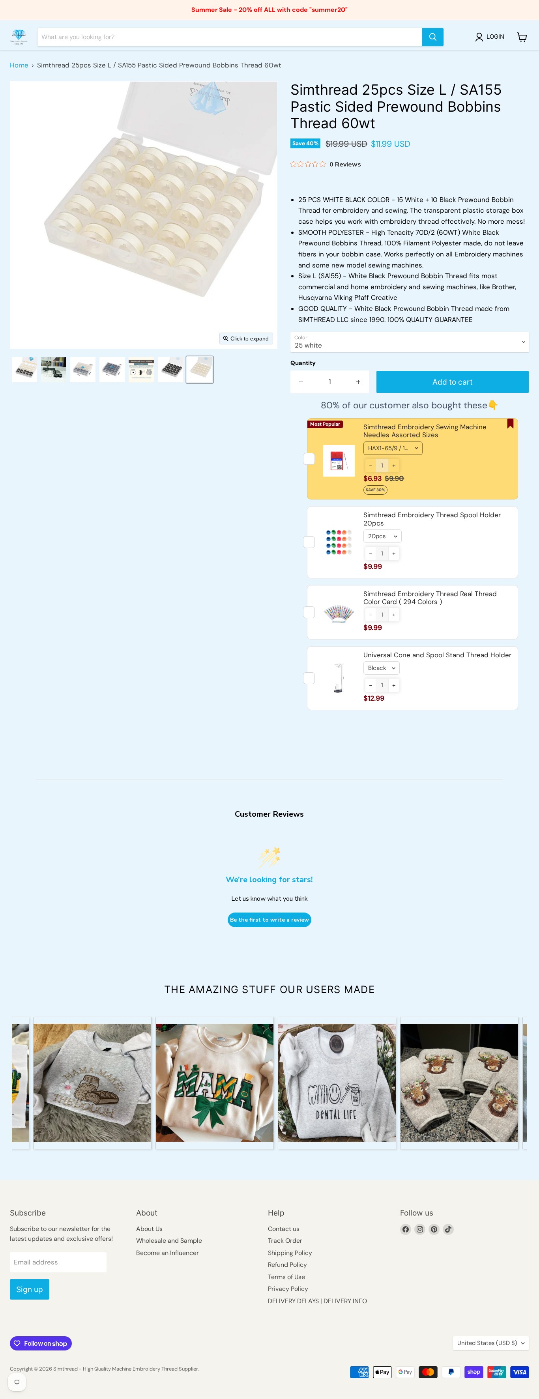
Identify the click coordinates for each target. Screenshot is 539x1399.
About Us (149, 1229)
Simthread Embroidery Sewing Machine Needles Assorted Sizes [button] (425, 431)
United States (487, 1343)
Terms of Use (286, 1277)
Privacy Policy (288, 1289)
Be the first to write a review (269, 920)
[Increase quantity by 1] (358, 381)
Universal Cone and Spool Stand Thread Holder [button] (437, 655)
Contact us (283, 1229)
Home (19, 65)
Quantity (303, 363)
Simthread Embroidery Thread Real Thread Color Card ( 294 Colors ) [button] (430, 597)
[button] (491, 37)
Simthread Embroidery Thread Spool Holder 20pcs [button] (432, 519)
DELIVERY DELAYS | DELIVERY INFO (317, 1301)
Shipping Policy (290, 1253)
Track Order (285, 1240)
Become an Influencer (167, 1253)
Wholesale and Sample (169, 1240)
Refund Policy (287, 1265)
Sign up (29, 1289)
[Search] (433, 37)
